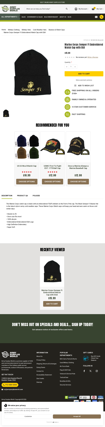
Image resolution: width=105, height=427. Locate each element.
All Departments (9, 17)
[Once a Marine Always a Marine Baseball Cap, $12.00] (78, 147)
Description (7, 196)
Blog (69, 17)
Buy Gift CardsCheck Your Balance (95, 358)
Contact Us (40, 371)
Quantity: (68, 62)
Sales (24, 17)
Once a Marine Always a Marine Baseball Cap (78, 167)
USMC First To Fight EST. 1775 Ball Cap (52, 167)
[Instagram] (97, 371)
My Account (83, 9)
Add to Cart (52, 304)
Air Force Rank (64, 366)
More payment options (84, 80)
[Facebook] (84, 371)
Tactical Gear (64, 377)
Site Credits (40, 378)
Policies (36, 196)
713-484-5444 (11, 385)
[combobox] (47, 9)
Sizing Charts (41, 367)
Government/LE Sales (35, 17)
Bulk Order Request (51, 17)
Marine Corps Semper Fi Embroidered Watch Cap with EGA (52, 292)
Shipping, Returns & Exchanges (46, 364)
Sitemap (39, 382)
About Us (63, 17)
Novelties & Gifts (65, 381)
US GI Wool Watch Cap (27, 166)
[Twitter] (90, 371)
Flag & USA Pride (65, 370)
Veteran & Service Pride (67, 374)
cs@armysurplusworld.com (13, 389)
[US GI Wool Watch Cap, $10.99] (27, 147)
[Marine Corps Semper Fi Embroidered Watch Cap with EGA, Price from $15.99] (52, 271)
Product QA (22, 196)
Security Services (65, 385)
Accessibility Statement (44, 375)
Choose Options (27, 181)
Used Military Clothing (67, 362)
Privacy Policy (41, 360)
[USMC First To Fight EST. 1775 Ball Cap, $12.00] (52, 147)
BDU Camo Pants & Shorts (68, 359)
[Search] (66, 9)
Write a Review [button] (92, 57)
